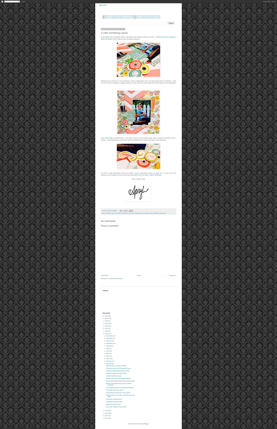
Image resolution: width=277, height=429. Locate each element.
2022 (106, 316)
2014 (106, 410)
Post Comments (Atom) (115, 278)
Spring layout (162, 213)
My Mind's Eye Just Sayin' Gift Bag (116, 366)
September (109, 343)
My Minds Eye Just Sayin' (128, 213)
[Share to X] (128, 211)
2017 (106, 328)
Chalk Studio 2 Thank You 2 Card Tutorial (118, 392)
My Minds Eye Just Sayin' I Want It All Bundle (147, 213)
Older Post (172, 275)
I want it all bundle (115, 213)
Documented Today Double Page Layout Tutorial (120, 381)
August (108, 346)
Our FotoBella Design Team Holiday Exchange (119, 387)
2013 (106, 413)
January (108, 363)
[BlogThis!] (126, 211)
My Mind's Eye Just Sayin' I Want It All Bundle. (147, 175)
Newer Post (104, 275)
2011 (106, 418)
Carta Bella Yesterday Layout (114, 390)
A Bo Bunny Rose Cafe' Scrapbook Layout (118, 368)
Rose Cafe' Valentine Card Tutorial (116, 407)
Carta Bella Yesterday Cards (114, 402)
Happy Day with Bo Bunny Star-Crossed (118, 371)
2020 (106, 321)
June (108, 351)
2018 (106, 326)
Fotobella (108, 213)
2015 (106, 333)
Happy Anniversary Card (113, 404)
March (108, 358)
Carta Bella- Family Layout (114, 399)
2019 (106, 323)
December (109, 336)
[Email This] (124, 211)
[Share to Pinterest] (132, 211)
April (107, 356)
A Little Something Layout (113, 376)
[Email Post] (120, 210)
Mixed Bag (108, 138)
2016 (106, 331)
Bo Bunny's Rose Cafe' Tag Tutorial (116, 373)
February (109, 361)
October (108, 341)
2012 (106, 415)
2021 (106, 318)
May (107, 353)
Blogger (146, 424)
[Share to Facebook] (130, 211)
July (107, 348)
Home (139, 275)
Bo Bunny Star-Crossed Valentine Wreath (118, 378)
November (109, 338)
